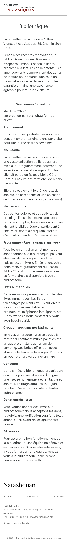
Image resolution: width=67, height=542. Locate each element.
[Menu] (60, 8)
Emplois (59, 497)
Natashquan (19, 485)
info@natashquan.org (41, 517)
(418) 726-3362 (17, 517)
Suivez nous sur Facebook (18, 523)
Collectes (32, 497)
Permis (7, 497)
